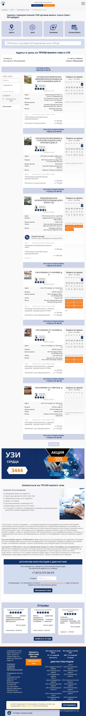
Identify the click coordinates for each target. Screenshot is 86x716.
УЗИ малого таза (23, 10)
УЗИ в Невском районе (53, 693)
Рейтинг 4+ (8, 85)
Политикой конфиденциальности (53, 583)
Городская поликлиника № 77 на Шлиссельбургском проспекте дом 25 (48, 140)
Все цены (54, 444)
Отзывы (70, 658)
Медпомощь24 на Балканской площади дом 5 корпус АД (49, 200)
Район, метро (7, 76)
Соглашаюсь (69, 705)
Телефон (33, 578)
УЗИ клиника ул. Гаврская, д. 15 (49, 389)
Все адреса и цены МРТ (70, 652)
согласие (29, 706)
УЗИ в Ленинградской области (53, 689)
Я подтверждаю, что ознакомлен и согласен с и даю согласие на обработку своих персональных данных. (43, 584)
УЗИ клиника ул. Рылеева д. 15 (49, 331)
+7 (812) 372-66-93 (54, 191)
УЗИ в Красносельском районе (70, 681)
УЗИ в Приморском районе (70, 698)
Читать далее (21, 625)
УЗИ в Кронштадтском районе (53, 685)
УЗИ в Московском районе (70, 689)
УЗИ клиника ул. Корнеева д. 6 (49, 273)
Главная (4, 10)
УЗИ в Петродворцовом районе (53, 697)
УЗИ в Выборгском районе (53, 671)
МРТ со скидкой (70, 655)
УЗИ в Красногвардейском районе (53, 680)
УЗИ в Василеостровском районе (70, 667)
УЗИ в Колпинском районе (70, 675)
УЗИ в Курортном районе (70, 685)
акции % (7, 96)
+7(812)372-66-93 (49, 5)
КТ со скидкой (53, 655)
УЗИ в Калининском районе (70, 671)
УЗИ (12, 10)
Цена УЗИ (66, 551)
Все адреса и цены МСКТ (53, 652)
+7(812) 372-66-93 (54, 131)
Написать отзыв (43, 639)
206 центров (78, 61)
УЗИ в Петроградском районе (70, 692)
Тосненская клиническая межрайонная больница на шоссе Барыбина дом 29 (48, 79)
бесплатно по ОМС (11, 100)
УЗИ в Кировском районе (53, 675)
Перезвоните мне (34, 662)
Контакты (53, 658)
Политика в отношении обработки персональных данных (15, 667)
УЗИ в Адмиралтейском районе (53, 668)
